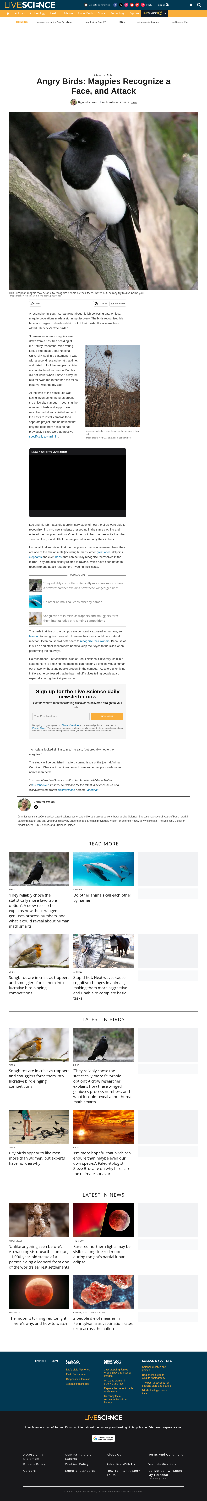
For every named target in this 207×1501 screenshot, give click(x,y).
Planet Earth (85, 13)
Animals (20, 13)
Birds (109, 75)
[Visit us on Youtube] (132, 5)
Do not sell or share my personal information (165, 1475)
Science (68, 13)
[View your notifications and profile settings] (191, 5)
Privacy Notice (39, 728)
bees (58, 557)
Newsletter (120, 303)
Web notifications (162, 1464)
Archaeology (37, 13)
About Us (114, 1454)
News (134, 102)
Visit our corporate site (165, 1427)
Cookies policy (77, 1464)
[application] (77, 482)
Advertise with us (121, 1464)
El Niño (121, 22)
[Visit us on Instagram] (126, 5)
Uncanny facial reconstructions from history (115, 1399)
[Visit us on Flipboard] (137, 5)
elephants (35, 557)
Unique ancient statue (147, 22)
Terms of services (71, 725)
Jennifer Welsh (90, 102)
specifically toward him (43, 436)
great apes (103, 552)
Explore (134, 13)
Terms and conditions (165, 1454)
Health (54, 13)
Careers (29, 1470)
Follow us (102, 303)
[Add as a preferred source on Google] (103, 1438)
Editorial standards (80, 1470)
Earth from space (76, 1374)
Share (37, 303)
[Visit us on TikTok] (143, 5)
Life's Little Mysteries (78, 1369)
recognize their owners (94, 641)
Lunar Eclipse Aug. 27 (95, 22)
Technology (117, 13)
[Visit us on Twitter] (121, 5)
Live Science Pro (179, 22)
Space (101, 13)
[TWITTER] (36, 807)
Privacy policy (34, 1464)
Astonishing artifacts (77, 1383)
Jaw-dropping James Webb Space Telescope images (117, 1372)
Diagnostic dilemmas (78, 1379)
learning (34, 636)
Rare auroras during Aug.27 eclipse (54, 22)
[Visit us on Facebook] (115, 5)
